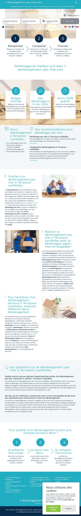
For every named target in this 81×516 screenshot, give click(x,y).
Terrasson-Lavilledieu (40, 503)
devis (46, 290)
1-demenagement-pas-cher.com (23, 2)
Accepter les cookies (53, 508)
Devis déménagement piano (15, 151)
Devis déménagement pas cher (16, 143)
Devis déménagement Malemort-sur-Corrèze (13, 491)
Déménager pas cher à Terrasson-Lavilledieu (62, 478)
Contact (58, 482)
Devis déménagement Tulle (40, 477)
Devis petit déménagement (15, 149)
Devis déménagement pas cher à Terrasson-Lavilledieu (40, 485)
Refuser (69, 508)
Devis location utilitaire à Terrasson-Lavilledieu (14, 146)
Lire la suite (33, 143)
